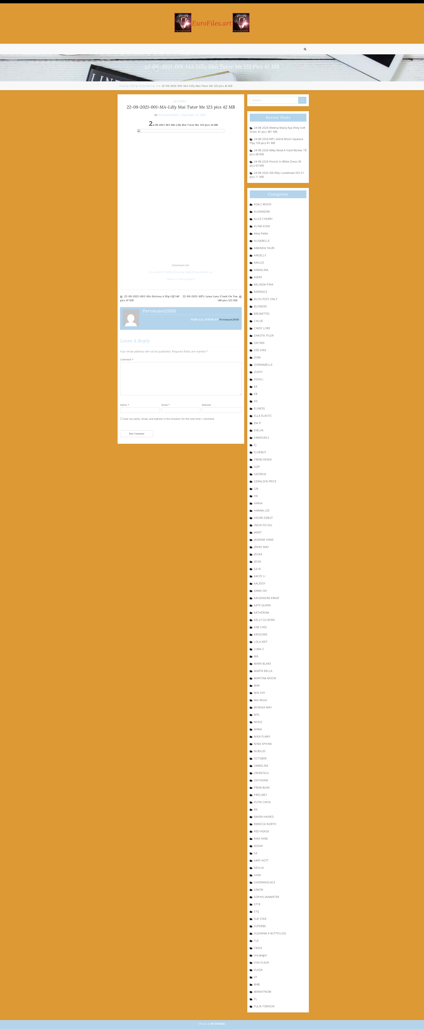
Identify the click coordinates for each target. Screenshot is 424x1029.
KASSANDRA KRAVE (266, 598)
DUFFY (258, 372)
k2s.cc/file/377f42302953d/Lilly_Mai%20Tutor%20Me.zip (180, 272)
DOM (257, 357)
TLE (256, 941)
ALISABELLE (262, 241)
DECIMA (259, 343)
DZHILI (258, 379)
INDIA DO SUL (263, 525)
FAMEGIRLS (261, 437)
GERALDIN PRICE (265, 481)
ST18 (257, 904)
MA (256, 656)
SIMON (258, 889)
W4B (257, 984)
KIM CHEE (260, 627)
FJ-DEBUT (260, 452)
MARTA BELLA (263, 671)
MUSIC (258, 722)
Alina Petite (261, 233)
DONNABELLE (263, 365)
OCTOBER (260, 758)
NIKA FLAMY (262, 736)
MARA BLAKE (262, 663)
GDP (257, 467)
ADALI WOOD (262, 204)
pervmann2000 (168, 114)
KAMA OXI (260, 591)
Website (206, 404)
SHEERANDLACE (264, 882)
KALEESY (259, 583)
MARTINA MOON (265, 678)
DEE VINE (260, 350)
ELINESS (259, 408)
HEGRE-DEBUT (263, 518)
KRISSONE (260, 634)
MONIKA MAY (263, 707)
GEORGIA (260, 474)
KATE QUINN (262, 605)
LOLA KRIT (261, 642)
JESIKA (258, 554)
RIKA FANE (261, 838)
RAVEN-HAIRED (264, 817)
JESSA (257, 561)
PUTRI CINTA (262, 802)
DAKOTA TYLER (264, 335)
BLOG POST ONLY (265, 299)
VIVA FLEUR (261, 962)
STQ (256, 911)
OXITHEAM (261, 780)
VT (255, 977)
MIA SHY (259, 693)
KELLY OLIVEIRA (264, 620)
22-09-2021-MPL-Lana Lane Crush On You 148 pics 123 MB (210, 298)
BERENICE (260, 292)
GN (256, 488)
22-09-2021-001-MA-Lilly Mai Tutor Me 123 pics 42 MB (181, 107)
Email (165, 404)
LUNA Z (259, 649)
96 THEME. (218, 1023)
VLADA (258, 970)
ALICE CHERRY (263, 219)
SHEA (257, 875)
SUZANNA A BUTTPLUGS (270, 933)
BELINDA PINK (263, 284)
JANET (258, 532)
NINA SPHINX (263, 744)
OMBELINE (261, 766)
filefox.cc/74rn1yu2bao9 (181, 279)
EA (255, 386)
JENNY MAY (261, 547)
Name (124, 404)
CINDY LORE (262, 328)
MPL (257, 714)
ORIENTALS (261, 773)
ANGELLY (260, 255)
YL (255, 999)
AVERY (258, 277)
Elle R (257, 423)
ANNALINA (261, 270)
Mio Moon (260, 700)
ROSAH (258, 846)
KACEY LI (259, 576)
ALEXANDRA (262, 211)
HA (256, 496)
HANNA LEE (261, 510)
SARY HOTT (261, 860)
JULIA (257, 569)
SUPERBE (260, 926)
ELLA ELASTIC (263, 416)
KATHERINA (261, 612)
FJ (255, 445)
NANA (258, 729)
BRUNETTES (262, 313)
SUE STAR (260, 919)
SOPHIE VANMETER (266, 897)
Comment (127, 359)
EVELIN (258, 430)
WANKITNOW (262, 992)
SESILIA (259, 868)
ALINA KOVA (262, 226)
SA (255, 853)
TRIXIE (258, 948)
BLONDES (180, 101)
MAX (257, 685)
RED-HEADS (261, 831)
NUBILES (260, 751)
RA (255, 809)
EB (255, 394)
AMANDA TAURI (264, 248)
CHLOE (258, 321)
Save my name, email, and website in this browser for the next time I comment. (169, 418)
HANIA (258, 503)
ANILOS (259, 262)
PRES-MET (260, 795)
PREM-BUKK (262, 787)
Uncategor (260, 955)
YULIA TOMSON (264, 1006)
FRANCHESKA (263, 459)
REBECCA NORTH (265, 824)
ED (256, 401)
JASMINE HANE (264, 540)
